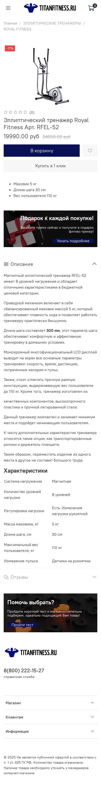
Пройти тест (22, 624)
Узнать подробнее (73, 241)
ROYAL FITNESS (17, 29)
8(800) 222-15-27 (24, 670)
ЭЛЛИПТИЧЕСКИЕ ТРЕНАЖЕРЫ (52, 23)
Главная (10, 23)
